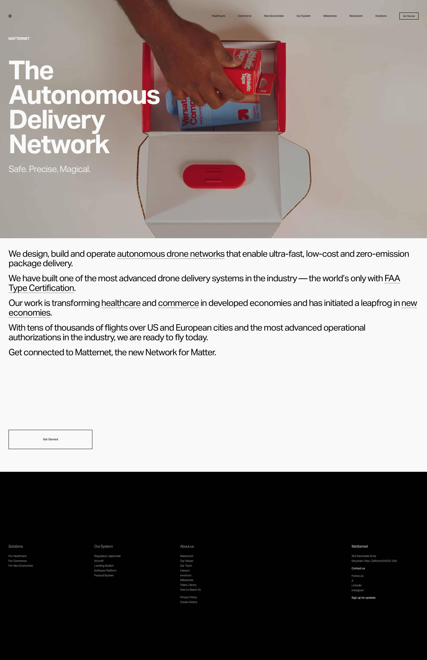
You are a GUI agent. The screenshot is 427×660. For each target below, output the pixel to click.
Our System (304, 16)
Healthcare (218, 16)
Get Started (409, 16)
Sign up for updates (363, 597)
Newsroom (356, 16)
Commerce (245, 16)
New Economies (274, 16)
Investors (381, 16)
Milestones (330, 16)
